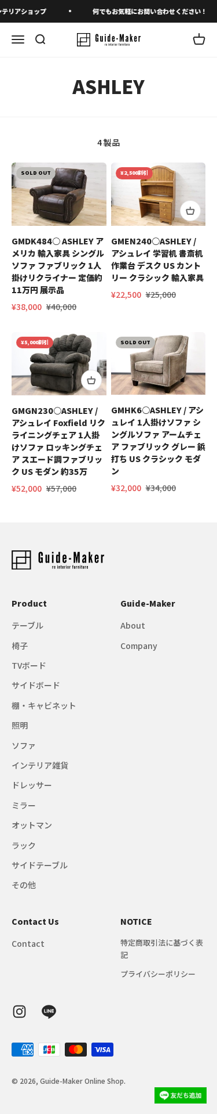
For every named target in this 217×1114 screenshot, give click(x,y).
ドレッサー (32, 785)
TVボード (29, 665)
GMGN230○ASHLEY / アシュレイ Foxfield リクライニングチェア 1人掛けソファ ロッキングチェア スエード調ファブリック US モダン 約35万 (58, 441)
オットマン (32, 825)
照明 (20, 725)
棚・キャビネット (44, 705)
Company (138, 645)
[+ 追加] (190, 210)
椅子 (20, 645)
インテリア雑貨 (40, 765)
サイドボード (36, 685)
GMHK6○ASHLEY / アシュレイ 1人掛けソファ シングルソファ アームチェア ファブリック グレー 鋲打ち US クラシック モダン (158, 440)
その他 (24, 885)
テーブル (27, 625)
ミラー (24, 805)
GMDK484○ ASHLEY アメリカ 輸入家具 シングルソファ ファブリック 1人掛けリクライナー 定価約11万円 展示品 (58, 265)
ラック (24, 845)
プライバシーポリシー (158, 973)
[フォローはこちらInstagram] (19, 1011)
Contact (28, 943)
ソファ (24, 745)
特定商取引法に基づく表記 (161, 948)
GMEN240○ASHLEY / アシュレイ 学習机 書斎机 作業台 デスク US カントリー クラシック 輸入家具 (157, 259)
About (132, 625)
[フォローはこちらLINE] (49, 1011)
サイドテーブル (40, 865)
